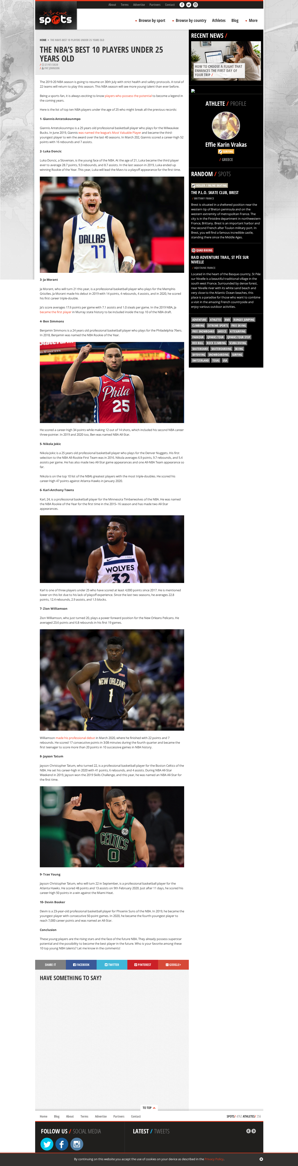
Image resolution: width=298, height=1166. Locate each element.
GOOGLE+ (175, 964)
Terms (125, 4)
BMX (227, 320)
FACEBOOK (82, 964)
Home (43, 40)
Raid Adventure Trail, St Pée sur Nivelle (220, 259)
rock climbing (216, 343)
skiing (239, 349)
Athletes (219, 20)
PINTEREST (144, 964)
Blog (234, 20)
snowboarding (219, 354)
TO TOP (147, 1107)
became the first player (55, 312)
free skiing (238, 325)
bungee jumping (244, 320)
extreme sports (218, 325)
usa (225, 360)
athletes (215, 320)
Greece (222, 331)
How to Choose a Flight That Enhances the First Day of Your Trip (218, 70)
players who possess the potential (128, 96)
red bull (197, 343)
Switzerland (200, 360)
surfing (237, 354)
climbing (198, 325)
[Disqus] (112, 1046)
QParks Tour (215, 337)
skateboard (200, 349)
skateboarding (221, 349)
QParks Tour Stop (238, 337)
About (112, 4)
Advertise (139, 4)
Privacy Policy (214, 1159)
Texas (215, 360)
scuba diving (237, 343)
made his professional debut (75, 738)
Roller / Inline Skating (211, 185)
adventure (199, 320)
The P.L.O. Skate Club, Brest (215, 192)
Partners (154, 4)
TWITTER (113, 964)
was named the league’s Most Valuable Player (109, 132)
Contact (170, 4)
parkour (198, 337)
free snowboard (203, 331)
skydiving (198, 354)
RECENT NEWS (207, 35)
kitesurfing (237, 331)
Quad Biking (204, 250)
